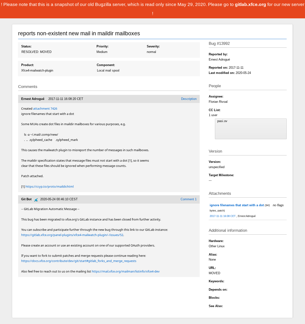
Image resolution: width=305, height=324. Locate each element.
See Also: (216, 306)
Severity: (153, 46)
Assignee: (216, 96)
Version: (215, 162)
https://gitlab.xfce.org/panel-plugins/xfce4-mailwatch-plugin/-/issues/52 (72, 235)
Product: (27, 65)
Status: (26, 46)
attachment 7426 (45, 108)
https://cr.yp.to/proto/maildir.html (49, 186)
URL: (212, 268)
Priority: (102, 46)
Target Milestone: (221, 175)
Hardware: (216, 241)
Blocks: (214, 297)
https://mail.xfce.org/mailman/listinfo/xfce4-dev (126, 271)
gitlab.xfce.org (251, 4)
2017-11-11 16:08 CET (223, 216)
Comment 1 (189, 199)
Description (189, 99)
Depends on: (218, 289)
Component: (106, 65)
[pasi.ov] (251, 121)
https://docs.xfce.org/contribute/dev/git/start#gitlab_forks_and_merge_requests (78, 261)
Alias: (213, 254)
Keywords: (216, 281)
